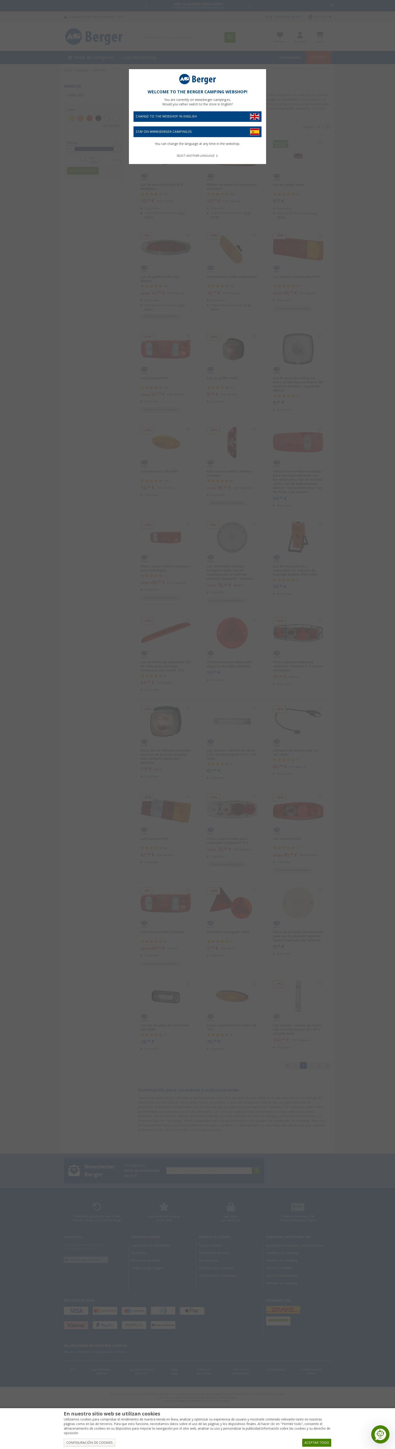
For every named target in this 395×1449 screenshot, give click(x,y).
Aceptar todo (316, 1442)
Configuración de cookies (89, 1442)
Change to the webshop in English (166, 116)
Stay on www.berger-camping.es (164, 131)
